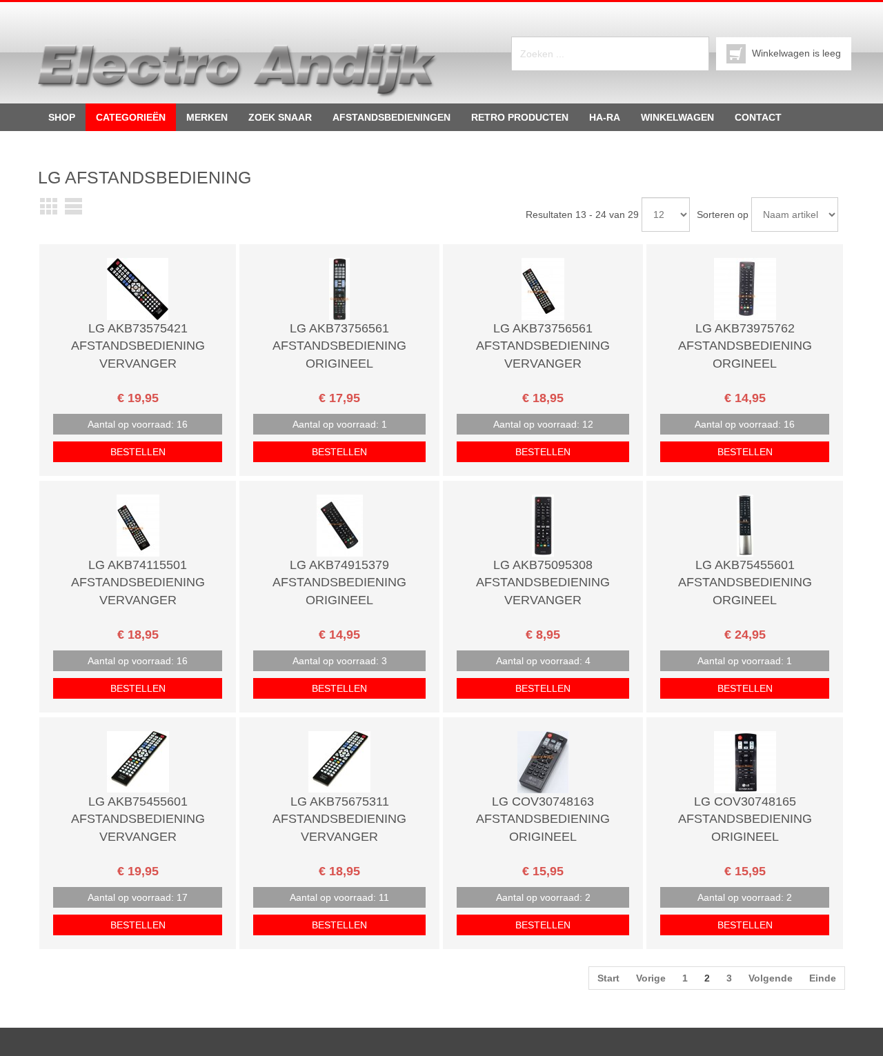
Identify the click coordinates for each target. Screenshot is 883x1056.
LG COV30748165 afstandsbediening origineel (745, 819)
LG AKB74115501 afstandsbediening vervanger (138, 582)
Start (608, 978)
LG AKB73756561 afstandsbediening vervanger (543, 345)
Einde (822, 978)
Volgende (770, 978)
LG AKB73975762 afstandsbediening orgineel (745, 345)
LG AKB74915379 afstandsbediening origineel (339, 582)
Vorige (651, 978)
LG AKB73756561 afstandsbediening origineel (339, 345)
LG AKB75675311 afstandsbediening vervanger (339, 819)
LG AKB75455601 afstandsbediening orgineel (745, 582)
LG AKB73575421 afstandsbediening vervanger (138, 345)
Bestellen (138, 451)
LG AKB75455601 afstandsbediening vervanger (138, 819)
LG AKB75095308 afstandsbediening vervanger (543, 582)
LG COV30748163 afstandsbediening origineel (543, 819)
